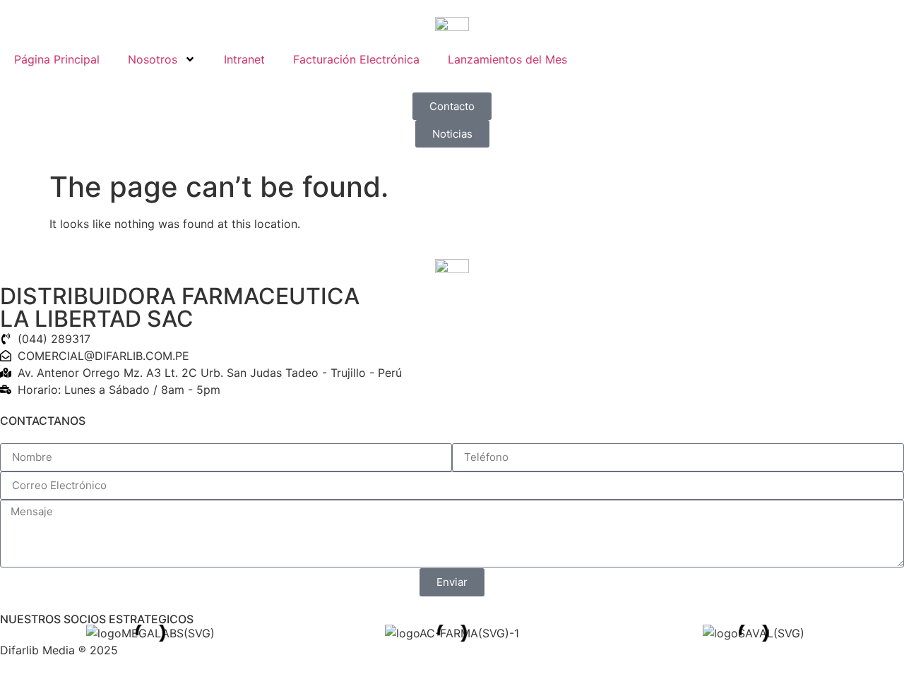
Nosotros (152, 59)
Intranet (244, 59)
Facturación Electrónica (356, 59)
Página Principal (57, 59)
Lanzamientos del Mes (507, 59)
